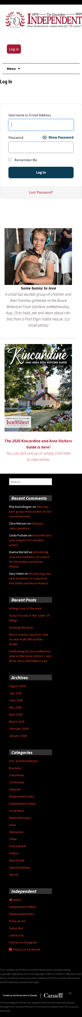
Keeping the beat (21, 627)
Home (16, 900)
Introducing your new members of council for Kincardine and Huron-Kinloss (30, 578)
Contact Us (16, 935)
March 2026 (16, 721)
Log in (14, 49)
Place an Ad (17, 921)
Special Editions (20, 867)
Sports (13, 874)
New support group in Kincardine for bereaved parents (30, 511)
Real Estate (17, 860)
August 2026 (17, 686)
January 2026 (18, 736)
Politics (14, 853)
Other (13, 839)
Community (16, 782)
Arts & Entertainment (23, 761)
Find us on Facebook (26, 949)
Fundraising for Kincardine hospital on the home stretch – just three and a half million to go (30, 656)
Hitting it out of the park (25, 608)
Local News (16, 811)
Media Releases (20, 818)
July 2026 (15, 693)
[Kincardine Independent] (42, 19)
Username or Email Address (29, 115)
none (12, 825)
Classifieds (16, 775)
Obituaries (16, 832)
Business (15, 768)
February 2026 (18, 729)
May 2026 (15, 707)
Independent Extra (21, 796)
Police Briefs (17, 846)
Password (15, 137)
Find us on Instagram (23, 942)
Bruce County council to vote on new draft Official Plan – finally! (28, 639)
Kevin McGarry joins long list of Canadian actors (30, 540)
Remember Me (25, 160)
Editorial (14, 789)
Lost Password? (41, 192)
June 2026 (16, 700)
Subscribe (16, 928)
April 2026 (15, 714)
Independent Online (22, 803)
